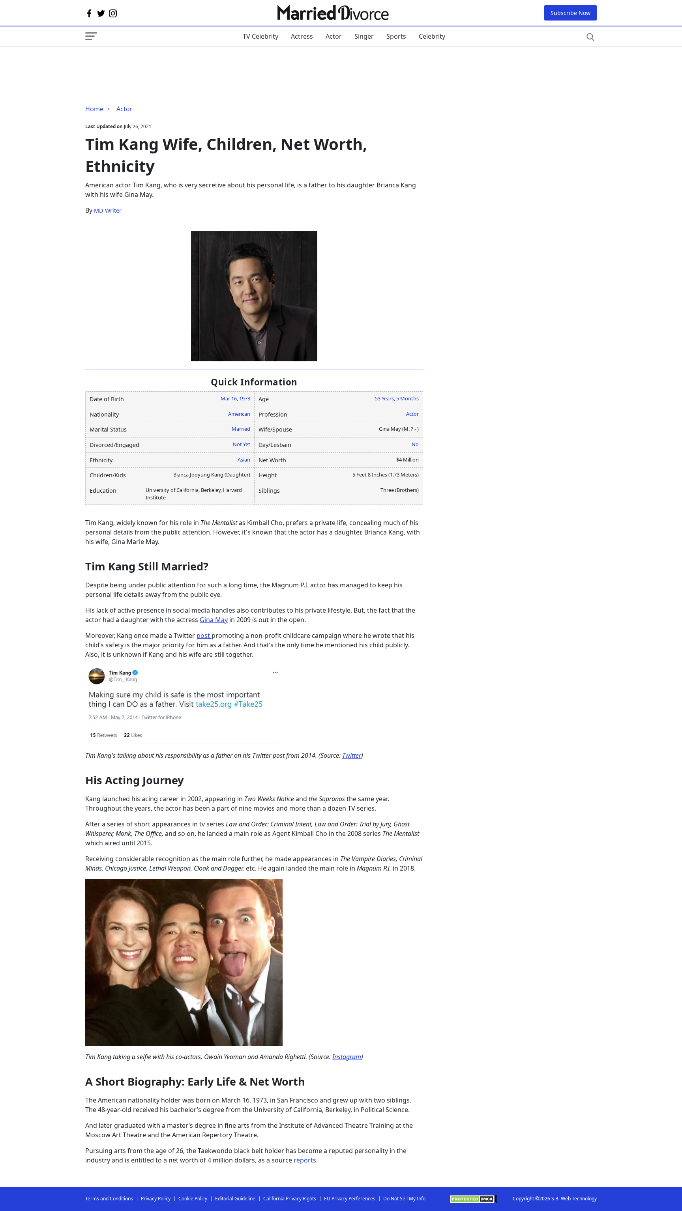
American (239, 413)
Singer (364, 36)
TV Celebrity (260, 36)
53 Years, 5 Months (397, 398)
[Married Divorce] (332, 13)
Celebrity (432, 36)
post (204, 635)
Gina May (214, 619)
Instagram (346, 1056)
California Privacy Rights (289, 1198)
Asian (244, 459)
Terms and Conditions (109, 1198)
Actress (302, 36)
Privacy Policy (155, 1198)
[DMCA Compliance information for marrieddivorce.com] (473, 1199)
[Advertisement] (148, 62)
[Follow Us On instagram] (113, 13)
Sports (396, 36)
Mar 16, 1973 (235, 398)
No (415, 444)
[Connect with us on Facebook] (89, 13)
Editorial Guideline (235, 1198)
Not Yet (241, 444)
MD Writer (108, 210)
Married (241, 428)
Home (94, 109)
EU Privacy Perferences (349, 1198)
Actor (334, 36)
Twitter (351, 755)
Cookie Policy (192, 1198)
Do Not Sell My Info (404, 1198)
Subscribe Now (570, 13)
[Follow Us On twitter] (101, 13)
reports (305, 1160)
